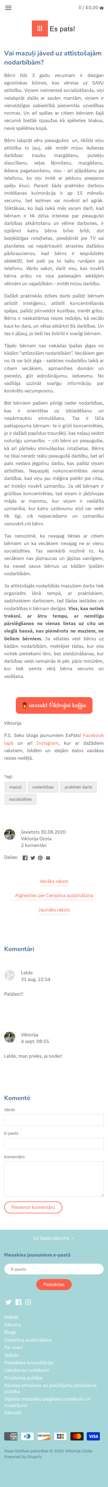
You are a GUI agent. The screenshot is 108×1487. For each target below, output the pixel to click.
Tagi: (8, 776)
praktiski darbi (78, 787)
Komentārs (14, 1156)
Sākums (12, 1325)
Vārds (9, 1109)
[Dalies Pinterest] (40, 857)
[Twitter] (8, 1302)
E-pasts (11, 1133)
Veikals (11, 1355)
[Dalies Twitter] (32, 857)
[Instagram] (28, 1302)
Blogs (10, 1332)
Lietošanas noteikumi (26, 1370)
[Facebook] (18, 1302)
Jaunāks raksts (54, 910)
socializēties (20, 799)
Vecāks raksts (54, 881)
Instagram (47, 743)
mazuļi (15, 787)
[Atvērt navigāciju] (8, 8)
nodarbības (43, 787)
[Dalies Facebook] (25, 857)
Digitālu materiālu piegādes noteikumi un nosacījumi (47, 1402)
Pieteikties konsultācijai (29, 1363)
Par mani (13, 1347)
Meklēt (11, 1317)
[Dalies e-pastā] (48, 857)
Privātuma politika (23, 1378)
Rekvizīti (13, 1413)
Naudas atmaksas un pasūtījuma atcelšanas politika (50, 1388)
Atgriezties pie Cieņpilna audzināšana (54, 895)
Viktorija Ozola (78, 1450)
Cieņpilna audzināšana (28, 1340)
